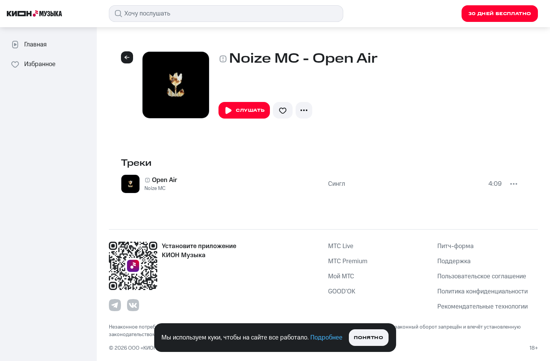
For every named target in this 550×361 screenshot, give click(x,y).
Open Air (164, 180)
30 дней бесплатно (499, 14)
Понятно (368, 338)
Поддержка (454, 261)
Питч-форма (455, 246)
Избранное (40, 64)
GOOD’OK (341, 291)
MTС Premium (347, 261)
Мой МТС (341, 276)
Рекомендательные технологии (482, 306)
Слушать (250, 110)
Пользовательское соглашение (481, 276)
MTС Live (340, 246)
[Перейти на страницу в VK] (133, 305)
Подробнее (326, 337)
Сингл (336, 183)
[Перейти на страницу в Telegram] (115, 305)
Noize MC (155, 188)
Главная (35, 44)
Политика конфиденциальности (482, 291)
